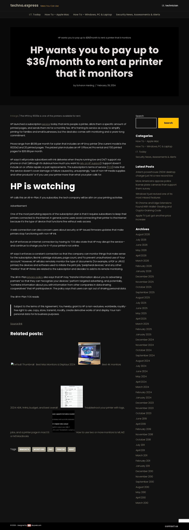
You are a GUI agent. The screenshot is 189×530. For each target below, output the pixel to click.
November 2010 (144, 476)
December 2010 (144, 471)
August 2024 (143, 360)
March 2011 (141, 455)
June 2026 (142, 245)
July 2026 (141, 239)
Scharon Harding (85, 85)
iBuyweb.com (36, 525)
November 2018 (144, 434)
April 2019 (141, 424)
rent (71, 449)
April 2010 (141, 497)
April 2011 (140, 450)
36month (24, 449)
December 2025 (145, 276)
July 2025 (141, 303)
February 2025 (144, 329)
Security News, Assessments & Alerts (138, 14)
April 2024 (141, 381)
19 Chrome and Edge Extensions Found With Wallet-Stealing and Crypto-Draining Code (154, 206)
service (46, 124)
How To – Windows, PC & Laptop (92, 14)
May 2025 (141, 313)
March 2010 (142, 503)
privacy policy (35, 277)
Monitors (39, 449)
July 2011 (140, 445)
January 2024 (143, 397)
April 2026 (141, 255)
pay (50, 449)
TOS (110, 167)
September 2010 (145, 481)
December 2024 (145, 339)
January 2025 (143, 334)
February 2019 (143, 429)
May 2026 (141, 250)
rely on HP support (90, 163)
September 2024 (145, 355)
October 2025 (143, 287)
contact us (171, 526)
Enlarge (14, 115)
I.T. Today (35, 14)
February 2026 (144, 266)
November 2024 (145, 345)
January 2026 (143, 271)
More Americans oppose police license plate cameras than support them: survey (156, 184)
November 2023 (145, 408)
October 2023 (143, 413)
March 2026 (142, 260)
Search (140, 116)
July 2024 (141, 366)
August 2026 (143, 234)
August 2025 (143, 297)
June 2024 (142, 371)
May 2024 (141, 376)
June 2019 (141, 418)
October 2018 (143, 439)
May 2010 (141, 492)
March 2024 (142, 387)
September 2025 (145, 292)
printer (61, 449)
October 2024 (143, 350)
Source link (16, 323)
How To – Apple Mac (57, 14)
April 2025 (141, 318)
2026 (14, 525)
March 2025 (142, 324)
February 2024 (144, 392)
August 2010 (142, 487)
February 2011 (143, 460)
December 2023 (145, 402)
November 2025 (145, 282)
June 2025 (142, 308)
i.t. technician (170, 5)
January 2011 (143, 466)
